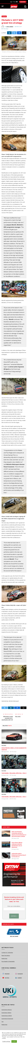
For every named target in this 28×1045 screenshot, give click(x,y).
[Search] (25, 6)
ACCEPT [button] (14, 1041)
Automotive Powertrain (7, 1018)
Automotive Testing (6, 1012)
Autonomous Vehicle (7, 1015)
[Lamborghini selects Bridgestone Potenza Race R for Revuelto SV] (6, 855)
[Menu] (3, 6)
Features (4, 16)
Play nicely (18, 716)
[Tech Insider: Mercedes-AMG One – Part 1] (14, 785)
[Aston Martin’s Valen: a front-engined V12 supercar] (14, 736)
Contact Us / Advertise (7, 952)
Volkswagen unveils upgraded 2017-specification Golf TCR (7, 718)
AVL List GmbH (14, 936)
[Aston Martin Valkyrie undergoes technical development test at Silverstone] (6, 844)
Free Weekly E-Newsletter (8, 961)
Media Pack (4, 958)
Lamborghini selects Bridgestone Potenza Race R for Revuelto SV (19, 855)
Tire (2, 1021)
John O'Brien (9, 26)
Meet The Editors (6, 955)
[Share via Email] (24, 32)
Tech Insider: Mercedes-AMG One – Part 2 (14, 773)
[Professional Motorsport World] (14, 6)
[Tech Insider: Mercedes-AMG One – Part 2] (14, 762)
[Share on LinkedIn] (9, 32)
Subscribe (22, 1)
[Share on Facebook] (19, 32)
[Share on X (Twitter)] (14, 32)
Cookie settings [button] (6, 1041)
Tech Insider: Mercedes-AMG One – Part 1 (14, 796)
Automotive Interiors (7, 1009)
